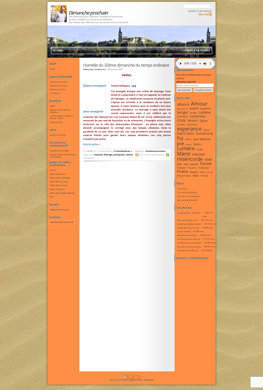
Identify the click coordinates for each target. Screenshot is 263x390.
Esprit (206, 129)
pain (179, 164)
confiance (182, 116)
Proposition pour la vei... (188, 227)
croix (181, 120)
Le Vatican (55, 93)
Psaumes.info (56, 122)
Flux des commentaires (188, 196)
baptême (205, 108)
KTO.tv (53, 170)
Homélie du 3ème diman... (190, 242)
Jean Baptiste (202, 139)
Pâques (193, 172)
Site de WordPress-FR (187, 200)
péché (210, 172)
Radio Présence (57, 189)
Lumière (186, 148)
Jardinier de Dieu (58, 89)
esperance (189, 128)
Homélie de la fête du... (188, 250)
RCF (51, 196)
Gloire (188, 139)
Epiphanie (192, 124)
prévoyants (119, 154)
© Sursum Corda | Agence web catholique (132, 379)
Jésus (197, 144)
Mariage (108, 154)
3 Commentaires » (123, 151)
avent (194, 108)
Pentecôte (203, 167)
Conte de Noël (184, 231)
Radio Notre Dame (59, 185)
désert (192, 120)
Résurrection (184, 175)
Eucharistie (204, 133)
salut (196, 175)
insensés (98, 154)
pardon (194, 164)
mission (198, 154)
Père (202, 172)
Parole (206, 163)
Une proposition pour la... (189, 239)
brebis (193, 112)
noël (208, 159)
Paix (186, 164)
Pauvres (192, 167)
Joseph (189, 144)
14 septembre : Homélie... (189, 212)
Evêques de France (59, 85)
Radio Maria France (59, 181)
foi (180, 138)
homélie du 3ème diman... (190, 246)
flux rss (203, 14)
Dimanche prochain (155, 151)
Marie (183, 153)
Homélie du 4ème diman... (190, 224)
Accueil (58, 50)
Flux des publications (187, 192)
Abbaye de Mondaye (59, 150)
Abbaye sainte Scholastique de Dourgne (63, 155)
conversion (198, 116)
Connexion (182, 188)
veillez (129, 154)
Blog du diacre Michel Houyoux (60, 110)
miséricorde (190, 159)
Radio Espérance (58, 174)
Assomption (182, 109)
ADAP (52, 69)
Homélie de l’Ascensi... (188, 235)
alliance (183, 104)
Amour (199, 103)
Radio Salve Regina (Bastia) (62, 193)
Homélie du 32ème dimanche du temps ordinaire (126, 65)
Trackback (89, 158)
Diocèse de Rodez (58, 81)
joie (180, 143)
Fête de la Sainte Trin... (188, 220)
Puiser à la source (199, 11)
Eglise (204, 121)
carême (205, 112)
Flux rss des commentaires (152, 154)
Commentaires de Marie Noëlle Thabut (61, 117)
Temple (204, 175)
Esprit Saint (185, 133)
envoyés (181, 124)
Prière (182, 171)
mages (199, 149)
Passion (181, 167)
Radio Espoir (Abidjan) (60, 177)
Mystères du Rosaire (59, 209)
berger (183, 112)
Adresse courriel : (186, 81)
